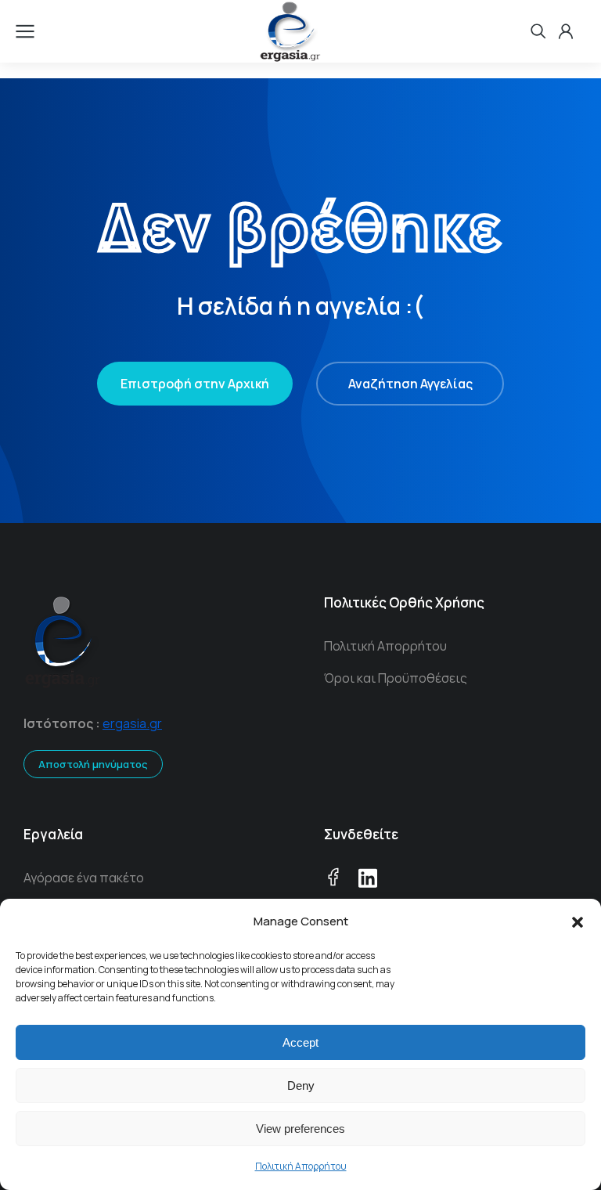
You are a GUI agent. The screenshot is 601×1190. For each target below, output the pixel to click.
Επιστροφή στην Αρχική (195, 383)
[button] (577, 922)
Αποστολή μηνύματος (93, 764)
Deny (301, 1085)
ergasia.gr (132, 723)
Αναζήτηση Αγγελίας (410, 383)
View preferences (300, 1128)
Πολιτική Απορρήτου (301, 1166)
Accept (300, 1042)
